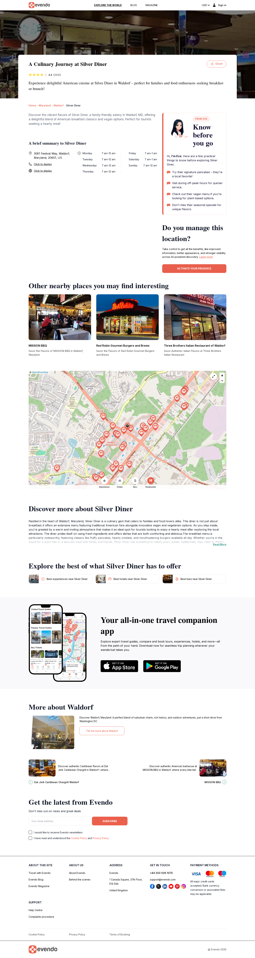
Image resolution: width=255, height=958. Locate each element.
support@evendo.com (163, 879)
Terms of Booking (119, 934)
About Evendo (77, 872)
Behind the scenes (79, 879)
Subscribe (110, 821)
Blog (133, 5)
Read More (219, 544)
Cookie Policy (79, 838)
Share (219, 63)
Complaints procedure (41, 916)
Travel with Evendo (40, 872)
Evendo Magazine (39, 886)
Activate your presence (194, 268)
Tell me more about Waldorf (102, 730)
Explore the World (108, 5)
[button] (127, 426)
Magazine (152, 5)
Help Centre (35, 910)
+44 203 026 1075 (161, 872)
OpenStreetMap (40, 372)
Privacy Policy (101, 838)
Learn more (206, 256)
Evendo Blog (36, 879)
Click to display (43, 164)
